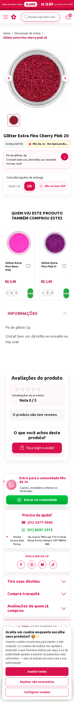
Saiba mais (64, 156)
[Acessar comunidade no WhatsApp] (37, 499)
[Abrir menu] (5, 16)
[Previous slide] (8, 78)
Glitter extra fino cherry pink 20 (25, 37)
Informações (22, 313)
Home (6, 33)
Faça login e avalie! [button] (40, 448)
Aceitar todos (37, 671)
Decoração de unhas (28, 33)
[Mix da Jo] (13, 17)
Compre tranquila (23, 593)
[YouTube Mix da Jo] (42, 564)
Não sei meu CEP (55, 186)
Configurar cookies (37, 692)
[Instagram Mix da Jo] (32, 564)
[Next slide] (65, 78)
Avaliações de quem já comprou (28, 608)
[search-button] (26, 17)
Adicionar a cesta (30, 293)
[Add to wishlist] (28, 269)
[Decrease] (7, 293)
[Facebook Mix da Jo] (21, 564)
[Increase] (16, 293)
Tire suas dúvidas (23, 581)
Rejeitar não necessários (37, 681)
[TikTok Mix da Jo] (53, 564)
